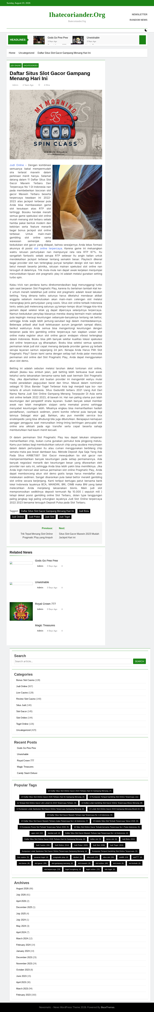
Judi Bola (84, 511)
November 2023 (24, 963)
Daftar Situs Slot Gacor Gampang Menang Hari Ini (47, 511)
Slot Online (21, 717)
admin (15, 84)
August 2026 (22, 888)
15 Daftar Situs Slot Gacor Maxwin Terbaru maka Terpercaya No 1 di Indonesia (54, 821)
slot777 (137, 857)
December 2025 (24, 907)
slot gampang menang (62, 863)
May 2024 (21, 926)
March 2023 (22, 988)
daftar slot (95, 839)
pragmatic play (60, 857)
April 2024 (21, 932)
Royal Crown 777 (45, 603)
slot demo (24, 863)
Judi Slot (49, 517)
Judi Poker (34, 517)
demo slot (111, 839)
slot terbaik (135, 863)
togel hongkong (73, 869)
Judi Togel (64, 517)
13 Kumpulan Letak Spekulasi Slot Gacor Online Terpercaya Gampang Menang (50, 809)
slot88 (123, 857)
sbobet (77, 857)
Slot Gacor (21, 711)
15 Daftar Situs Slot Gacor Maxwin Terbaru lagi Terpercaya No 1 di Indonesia (79, 815)
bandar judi (54, 833)
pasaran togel (41, 857)
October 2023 (23, 969)
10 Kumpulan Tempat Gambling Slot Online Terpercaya (113, 797)
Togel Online (22, 724)
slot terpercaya (52, 869)
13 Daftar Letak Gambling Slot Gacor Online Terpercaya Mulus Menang (111, 803)
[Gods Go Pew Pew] (39, 41)
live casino (23, 857)
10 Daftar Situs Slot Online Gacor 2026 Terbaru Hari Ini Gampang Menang (53, 797)
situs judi (92, 857)
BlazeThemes (107, 1007)
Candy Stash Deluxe (27, 773)
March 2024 (22, 938)
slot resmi (118, 863)
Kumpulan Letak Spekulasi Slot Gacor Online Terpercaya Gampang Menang (54, 851)
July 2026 (21, 894)
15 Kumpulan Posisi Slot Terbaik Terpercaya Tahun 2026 (44, 827)
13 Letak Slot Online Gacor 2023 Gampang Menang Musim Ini (116, 809)
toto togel (110, 869)
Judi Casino (43, 845)
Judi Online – (18, 165)
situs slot (108, 857)
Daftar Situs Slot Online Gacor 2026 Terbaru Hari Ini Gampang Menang (54, 839)
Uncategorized (31, 65)
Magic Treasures (45, 625)
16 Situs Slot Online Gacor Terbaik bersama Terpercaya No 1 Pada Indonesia (107, 827)
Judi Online (16, 65)
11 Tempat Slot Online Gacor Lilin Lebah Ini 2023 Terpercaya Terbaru (46, 803)
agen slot (37, 833)
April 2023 (21, 982)
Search (139, 661)
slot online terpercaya (48, 248)
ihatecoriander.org (77, 14)
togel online (93, 869)
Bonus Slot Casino (25, 680)
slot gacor (41, 863)
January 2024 (23, 951)
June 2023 (21, 976)
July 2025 (21, 913)
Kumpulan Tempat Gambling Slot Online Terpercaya (114, 851)
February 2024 (23, 944)
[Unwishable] (78, 41)
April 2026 (21, 901)
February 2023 (23, 994)
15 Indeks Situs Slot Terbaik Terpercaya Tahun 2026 (115, 821)
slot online (101, 863)
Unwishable (93, 37)
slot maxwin (84, 863)
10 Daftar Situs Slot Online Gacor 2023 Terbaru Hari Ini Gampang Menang (79, 791)
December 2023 (24, 957)
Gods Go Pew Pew (58, 37)
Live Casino (22, 692)
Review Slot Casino (25, 699)
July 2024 (21, 919)
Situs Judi (21, 705)
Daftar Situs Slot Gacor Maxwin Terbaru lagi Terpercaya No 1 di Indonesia (96, 833)
